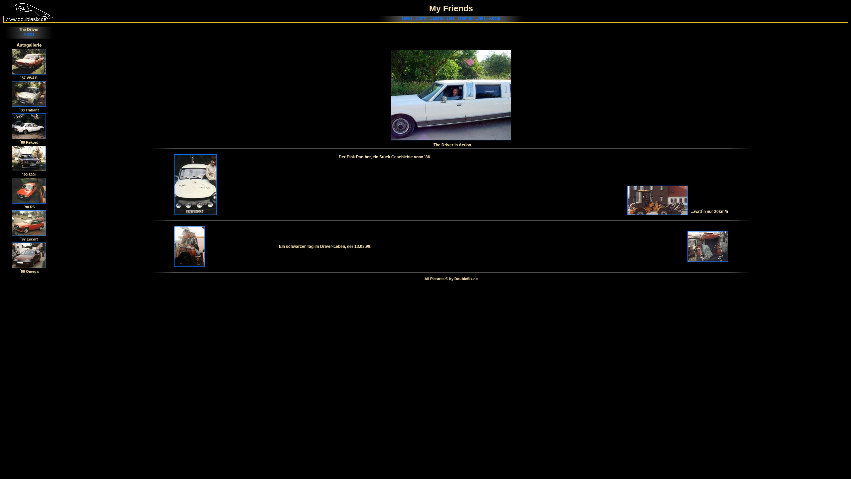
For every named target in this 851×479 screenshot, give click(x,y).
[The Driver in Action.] (451, 95)
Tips (450, 18)
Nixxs (29, 34)
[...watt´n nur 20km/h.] (657, 200)
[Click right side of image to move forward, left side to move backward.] (29, 94)
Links (480, 18)
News (407, 18)
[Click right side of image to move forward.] (29, 62)
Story (421, 18)
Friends (465, 18)
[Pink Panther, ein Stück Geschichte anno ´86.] (256, 184)
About (494, 18)
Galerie (436, 18)
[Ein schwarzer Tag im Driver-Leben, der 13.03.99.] (225, 246)
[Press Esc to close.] (29, 255)
